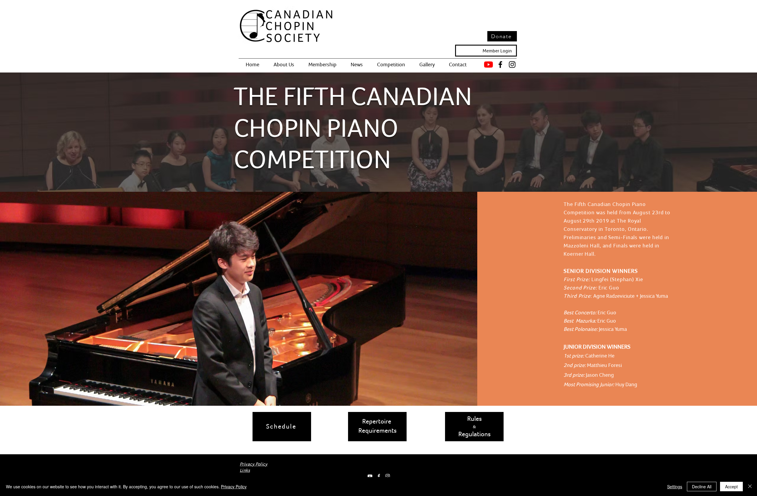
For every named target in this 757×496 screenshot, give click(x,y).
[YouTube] (488, 64)
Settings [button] (674, 486)
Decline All (701, 486)
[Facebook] (500, 64)
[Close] (749, 486)
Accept (731, 486)
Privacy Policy (234, 486)
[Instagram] (512, 64)
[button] (283, 64)
